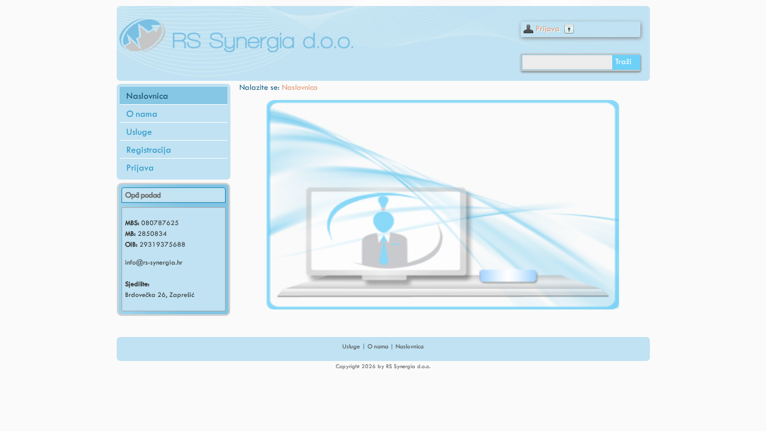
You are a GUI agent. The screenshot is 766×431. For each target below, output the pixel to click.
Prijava (548, 28)
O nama (141, 113)
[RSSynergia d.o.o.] (233, 34)
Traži (623, 61)
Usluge (139, 131)
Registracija (148, 149)
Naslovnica (147, 95)
